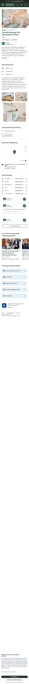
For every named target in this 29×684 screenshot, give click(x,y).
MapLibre (22, 160)
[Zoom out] (25, 149)
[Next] (26, 17)
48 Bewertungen (9, 44)
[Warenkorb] (21, 5)
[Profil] (25, 5)
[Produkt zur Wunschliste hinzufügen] (25, 11)
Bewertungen (18, 1)
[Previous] (2, 17)
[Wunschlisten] (17, 5)
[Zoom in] (25, 147)
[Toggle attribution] (25, 161)
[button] (14, 17)
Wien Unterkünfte (6, 314)
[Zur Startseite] (3, 5)
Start (3, 312)
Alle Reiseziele (10, 312)
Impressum (10, 307)
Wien (18, 312)
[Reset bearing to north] (25, 151)
